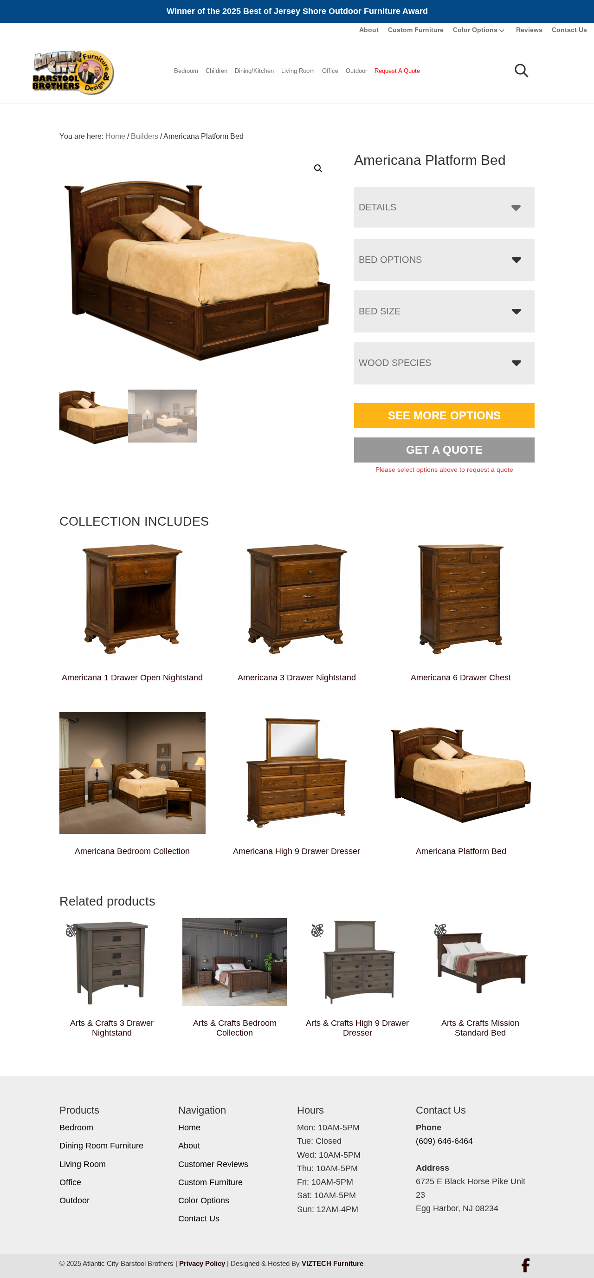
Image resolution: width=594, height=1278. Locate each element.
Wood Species (395, 363)
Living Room (298, 70)
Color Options (475, 29)
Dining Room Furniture (101, 1145)
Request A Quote (397, 70)
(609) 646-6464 (444, 1141)
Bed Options (390, 259)
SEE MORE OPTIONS (444, 415)
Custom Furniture (416, 29)
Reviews (529, 29)
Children (216, 70)
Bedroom (186, 70)
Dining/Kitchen (254, 70)
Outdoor (356, 70)
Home (189, 1127)
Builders (144, 136)
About (369, 29)
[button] (318, 168)
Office (330, 70)
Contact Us (569, 29)
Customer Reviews (213, 1164)
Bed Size (379, 311)
